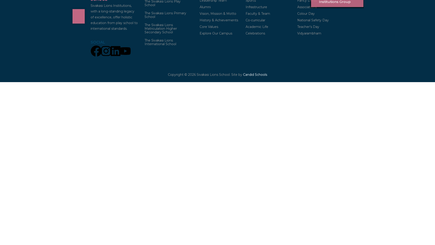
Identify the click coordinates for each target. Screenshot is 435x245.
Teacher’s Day (308, 27)
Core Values (209, 27)
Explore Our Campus (216, 33)
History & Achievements (219, 20)
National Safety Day (313, 20)
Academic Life (257, 27)
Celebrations (255, 33)
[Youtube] (125, 51)
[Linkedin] (115, 51)
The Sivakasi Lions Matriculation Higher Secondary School (161, 28)
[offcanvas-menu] (78, 16)
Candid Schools (255, 75)
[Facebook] (96, 51)
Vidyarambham (309, 33)
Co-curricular (255, 20)
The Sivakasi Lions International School (160, 42)
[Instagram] (106, 51)
